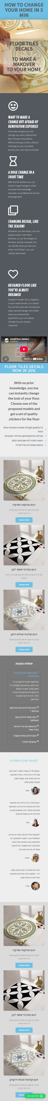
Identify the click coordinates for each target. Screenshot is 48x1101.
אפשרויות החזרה (29, 741)
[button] (24, 520)
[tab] (24, 674)
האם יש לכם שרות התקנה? (24, 735)
